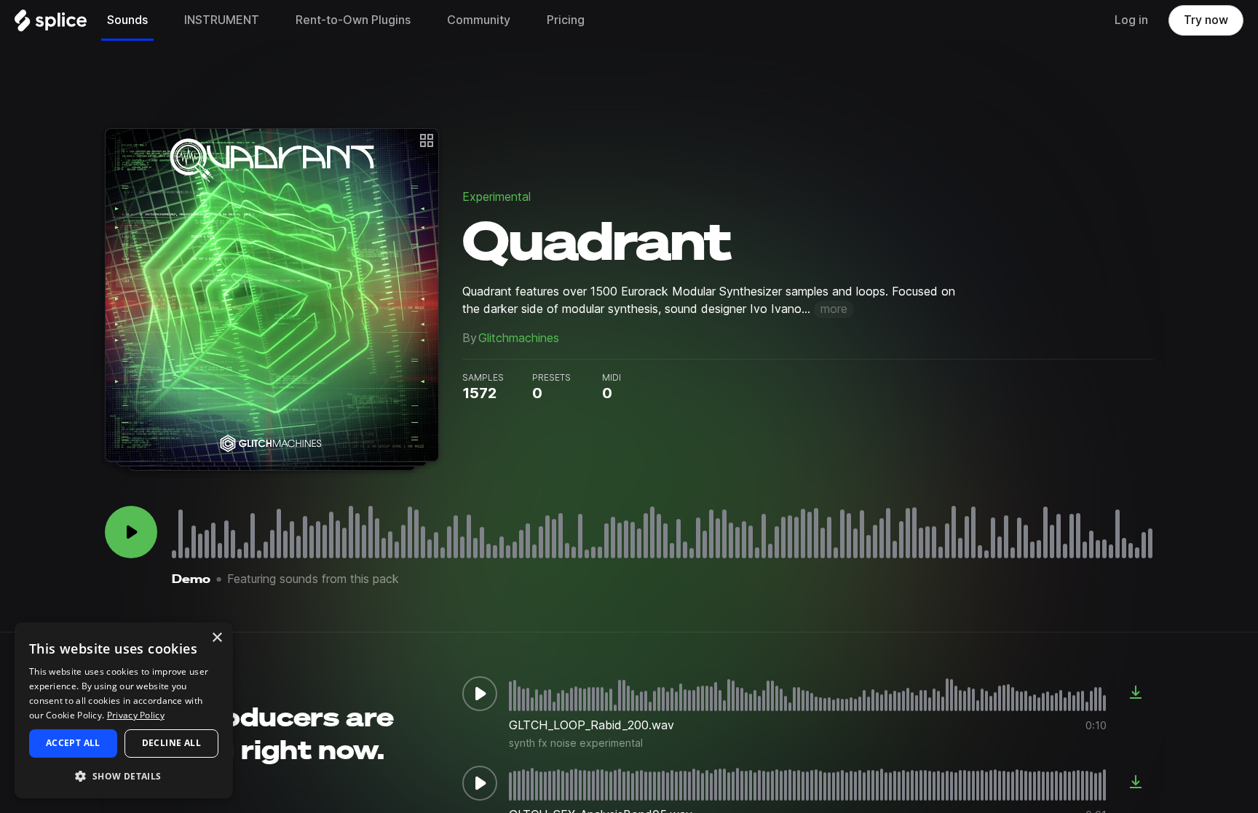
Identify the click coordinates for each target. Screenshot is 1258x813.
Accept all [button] (73, 743)
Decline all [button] (171, 743)
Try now (1206, 20)
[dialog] (124, 710)
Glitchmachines (518, 338)
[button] (123, 775)
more (833, 309)
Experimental (496, 197)
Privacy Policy (136, 715)
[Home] (51, 24)
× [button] (216, 637)
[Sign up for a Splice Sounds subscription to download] (1135, 693)
